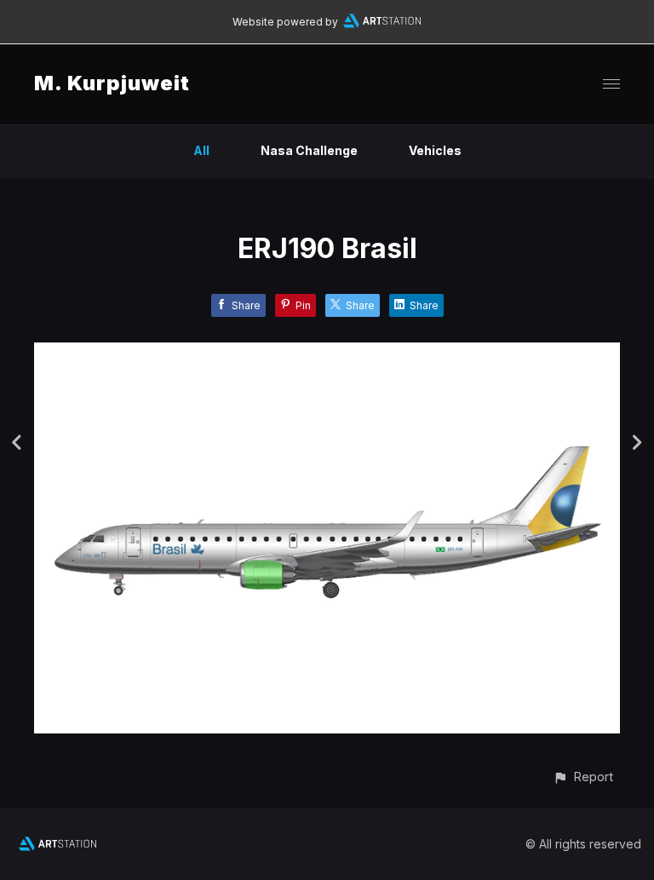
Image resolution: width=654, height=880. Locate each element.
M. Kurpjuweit (112, 83)
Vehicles (435, 150)
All (201, 150)
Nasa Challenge (309, 150)
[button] (583, 776)
